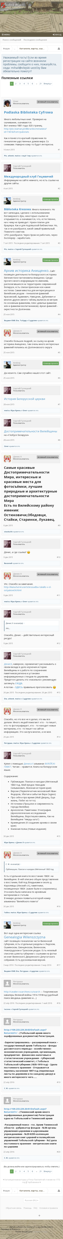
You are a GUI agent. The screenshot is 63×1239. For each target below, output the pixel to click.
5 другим (33, 320)
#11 (58, 595)
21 (41, 83)
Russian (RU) (31, 1200)
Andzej (16, 198)
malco (17, 155)
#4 (59, 314)
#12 (58, 643)
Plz (5, 155)
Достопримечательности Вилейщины (30, 431)
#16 (58, 906)
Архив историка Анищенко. (26, 270)
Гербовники (33, 1182)
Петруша (8, 743)
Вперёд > (48, 83)
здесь (19, 687)
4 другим (34, 971)
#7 (59, 404)
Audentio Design (40, 1231)
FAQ (35, 1208)
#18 (58, 1003)
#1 (59, 150)
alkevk (11, 155)
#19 (58, 1082)
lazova (7, 1009)
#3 (59, 243)
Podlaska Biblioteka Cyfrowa (28, 112)
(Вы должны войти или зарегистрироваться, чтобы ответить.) (31, 1166)
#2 (59, 188)
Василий (8, 563)
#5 (59, 352)
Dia (17, 320)
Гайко (7, 912)
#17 (58, 965)
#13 (58, 692)
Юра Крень (16, 410)
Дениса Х (28, 763)
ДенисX (8, 663)
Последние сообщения (35, 40)
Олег (15, 101)
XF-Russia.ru (14, 1229)
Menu (7, 34)
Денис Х (17, 331)
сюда (18, 683)
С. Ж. (6, 1088)
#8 (59, 440)
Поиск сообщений (12, 40)
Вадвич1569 (9, 320)
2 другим (26, 699)
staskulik (8, 531)
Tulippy (23, 320)
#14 (58, 737)
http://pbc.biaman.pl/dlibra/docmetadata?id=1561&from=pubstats (25, 130)
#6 (59, 378)
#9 (59, 525)
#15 (58, 836)
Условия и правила (48, 1208)
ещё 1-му (26, 155)
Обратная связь (14, 1208)
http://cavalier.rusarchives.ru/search (22, 991)
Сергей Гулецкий (22, 166)
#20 (58, 1152)
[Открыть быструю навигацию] (58, 48)
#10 (58, 557)
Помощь (28, 1208)
